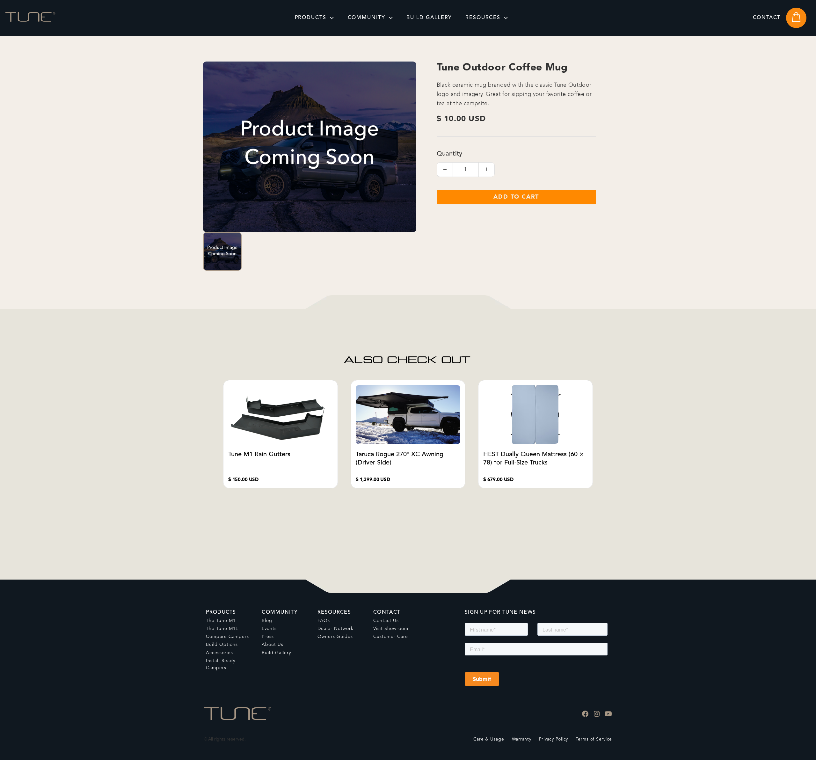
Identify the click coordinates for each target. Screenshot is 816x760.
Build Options (222, 644)
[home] (30, 18)
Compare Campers (227, 636)
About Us (272, 644)
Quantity (450, 154)
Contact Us (386, 620)
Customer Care (390, 636)
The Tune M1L (222, 628)
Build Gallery (276, 653)
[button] (314, 18)
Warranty (521, 739)
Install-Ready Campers (220, 664)
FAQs (323, 620)
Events (269, 628)
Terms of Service (594, 739)
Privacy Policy (553, 739)
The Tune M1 (221, 620)
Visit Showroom (390, 628)
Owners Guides (335, 636)
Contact (767, 17)
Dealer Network (335, 628)
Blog (267, 620)
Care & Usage (488, 739)
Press (268, 636)
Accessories (219, 653)
